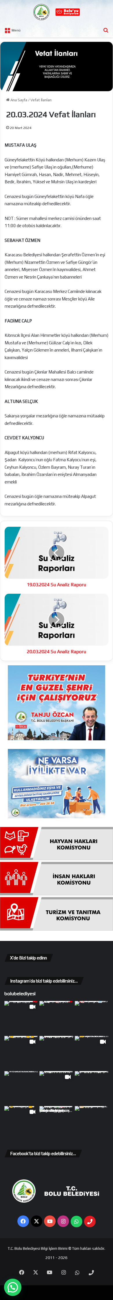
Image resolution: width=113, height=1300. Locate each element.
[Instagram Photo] (56, 1018)
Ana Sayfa (18, 100)
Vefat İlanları (41, 100)
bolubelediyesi (20, 993)
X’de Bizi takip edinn (28, 957)
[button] (12, 1287)
